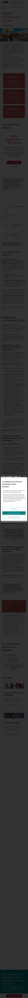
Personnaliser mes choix (14, 517)
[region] (14, 499)
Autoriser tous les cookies (14, 513)
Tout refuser (14, 509)
